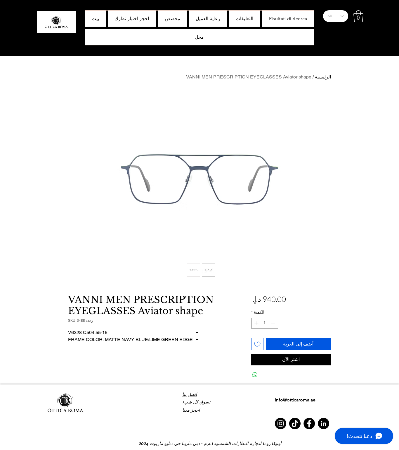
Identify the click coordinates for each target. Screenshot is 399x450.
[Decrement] (273, 323)
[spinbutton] (264, 323)
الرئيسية (323, 77)
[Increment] (255, 323)
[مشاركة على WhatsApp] (255, 374)
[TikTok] (295, 423)
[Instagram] (280, 423)
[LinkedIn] (323, 423)
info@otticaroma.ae (295, 400)
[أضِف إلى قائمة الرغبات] (257, 344)
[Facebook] (309, 423)
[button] (358, 16)
